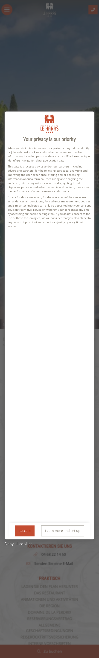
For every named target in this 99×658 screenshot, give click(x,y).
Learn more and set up (62, 531)
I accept (25, 531)
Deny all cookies (18, 543)
